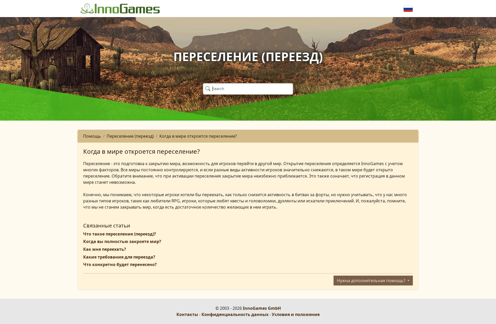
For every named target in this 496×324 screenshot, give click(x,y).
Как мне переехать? (104, 249)
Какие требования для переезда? (119, 257)
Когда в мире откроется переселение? (198, 136)
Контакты (187, 314)
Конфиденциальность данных (235, 314)
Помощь (92, 136)
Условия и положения (296, 314)
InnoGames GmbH (262, 308)
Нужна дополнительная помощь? (371, 280)
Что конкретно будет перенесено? (120, 264)
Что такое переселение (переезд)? (119, 234)
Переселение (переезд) (130, 136)
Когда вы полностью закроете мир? (122, 241)
